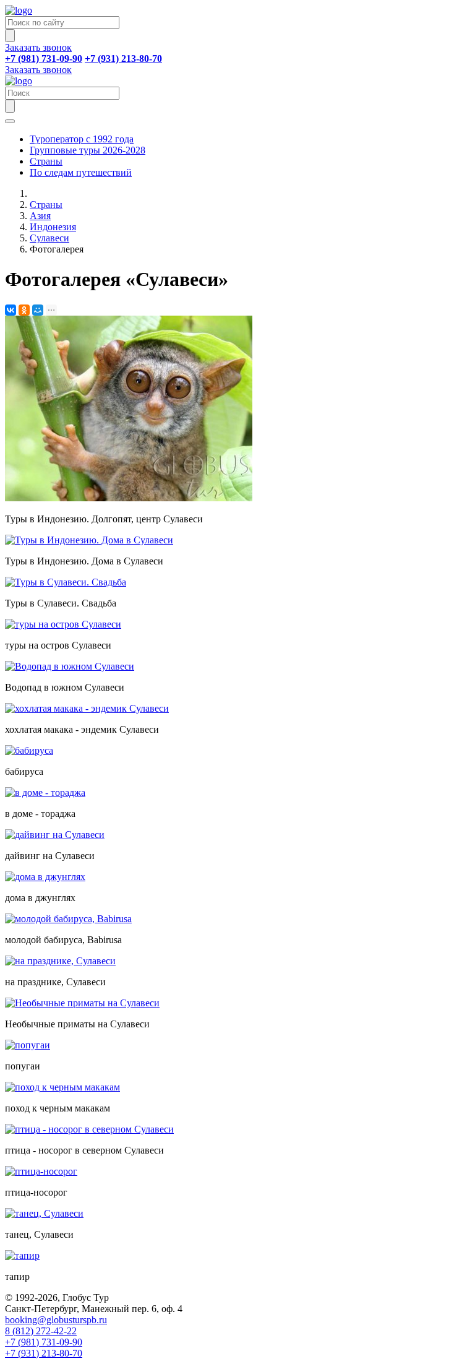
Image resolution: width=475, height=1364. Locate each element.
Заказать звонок (38, 47)
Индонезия (53, 227)
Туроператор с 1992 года (82, 139)
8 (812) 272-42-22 (41, 1331)
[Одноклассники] (24, 310)
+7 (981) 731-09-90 (43, 1342)
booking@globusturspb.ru (56, 1319)
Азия (40, 215)
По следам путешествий (81, 172)
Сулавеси (49, 238)
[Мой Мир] (37, 310)
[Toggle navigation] (10, 121)
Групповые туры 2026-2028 (87, 150)
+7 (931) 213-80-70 (43, 1353)
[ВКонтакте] (10, 310)
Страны (46, 161)
